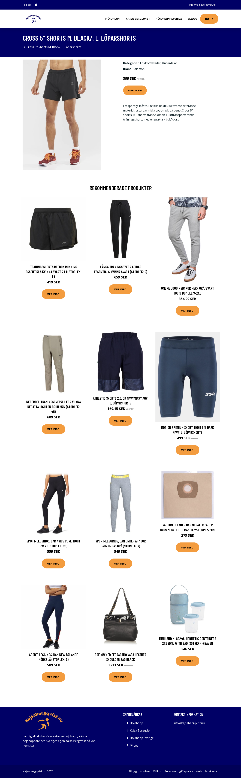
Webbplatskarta (206, 771)
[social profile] (36, 4)
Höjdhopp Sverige (168, 19)
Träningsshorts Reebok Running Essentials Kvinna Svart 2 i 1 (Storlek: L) (53, 272)
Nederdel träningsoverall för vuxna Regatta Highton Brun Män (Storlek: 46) (53, 407)
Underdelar (169, 63)
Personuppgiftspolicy (178, 771)
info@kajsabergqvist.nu (202, 4)
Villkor (157, 771)
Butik (209, 18)
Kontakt (145, 771)
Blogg (192, 19)
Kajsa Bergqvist (138, 19)
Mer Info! (135, 90)
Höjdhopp (112, 19)
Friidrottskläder (150, 63)
